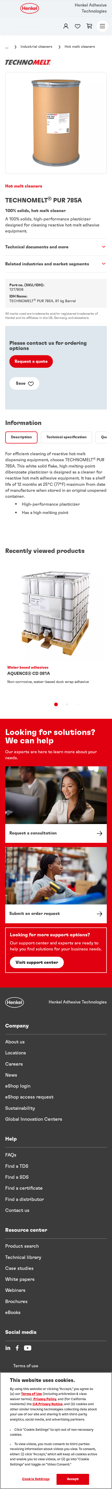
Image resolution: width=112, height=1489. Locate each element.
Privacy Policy (44, 1399)
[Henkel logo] (30, 8)
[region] (56, 1430)
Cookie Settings (35, 1479)
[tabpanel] (56, 485)
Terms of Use (31, 1394)
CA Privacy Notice (48, 1404)
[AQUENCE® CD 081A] (56, 629)
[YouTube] (27, 1348)
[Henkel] (14, 1002)
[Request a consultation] (56, 804)
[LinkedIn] (7, 1348)
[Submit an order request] (56, 885)
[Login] (66, 26)
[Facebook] (17, 1348)
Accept (73, 1479)
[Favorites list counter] (77, 26)
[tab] (21, 437)
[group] (56, 123)
